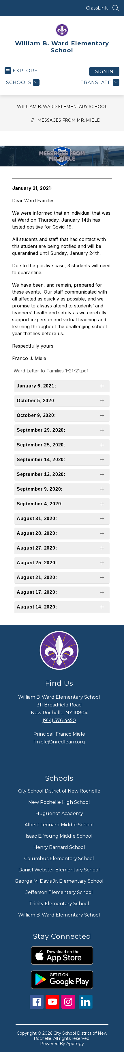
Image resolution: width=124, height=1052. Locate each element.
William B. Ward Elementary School (62, 106)
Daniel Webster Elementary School (59, 870)
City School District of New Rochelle (59, 791)
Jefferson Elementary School (59, 892)
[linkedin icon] (86, 1007)
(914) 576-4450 (59, 720)
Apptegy (75, 1043)
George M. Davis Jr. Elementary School (59, 881)
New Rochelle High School (59, 802)
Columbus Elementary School (59, 858)
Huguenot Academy (59, 813)
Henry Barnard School (59, 847)
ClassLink (97, 8)
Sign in (104, 71)
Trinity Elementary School (59, 903)
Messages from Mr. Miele (68, 120)
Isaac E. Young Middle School (59, 836)
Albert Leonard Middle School (59, 825)
